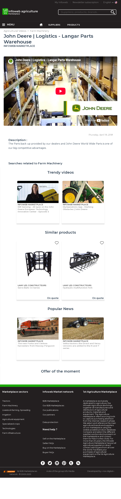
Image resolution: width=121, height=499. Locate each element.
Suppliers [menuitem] (54, 24)
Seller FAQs (48, 443)
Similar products (60, 232)
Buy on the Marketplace (54, 448)
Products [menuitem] (73, 24)
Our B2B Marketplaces (53, 405)
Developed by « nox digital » (100, 471)
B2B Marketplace (51, 401)
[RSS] (78, 463)
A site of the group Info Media (60, 471)
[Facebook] (42, 463)
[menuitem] (3, 24)
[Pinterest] (64, 463)
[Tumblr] (71, 463)
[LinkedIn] (57, 463)
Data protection (50, 422)
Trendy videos (60, 172)
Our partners (49, 415)
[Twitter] (50, 463)
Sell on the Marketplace (54, 439)
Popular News (60, 309)
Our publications (50, 410)
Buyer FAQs (48, 452)
